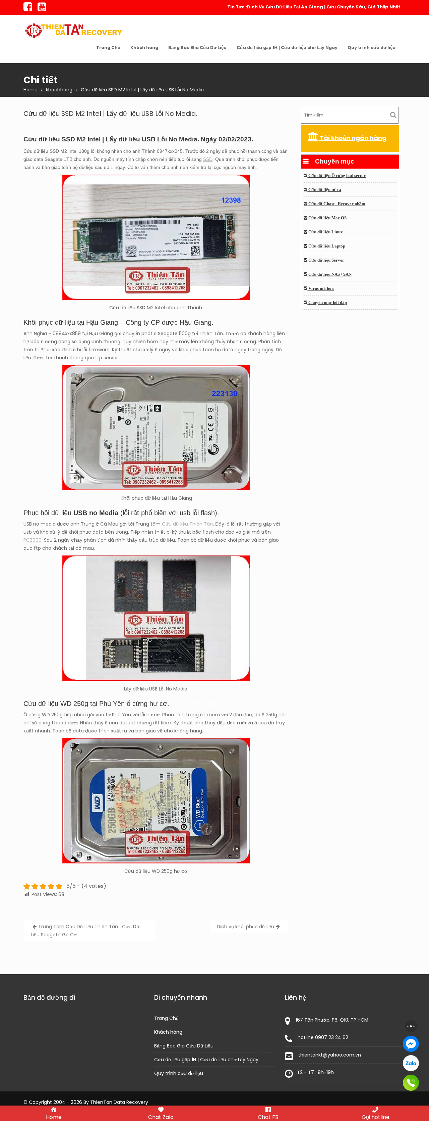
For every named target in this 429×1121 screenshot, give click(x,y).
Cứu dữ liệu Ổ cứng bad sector (336, 175)
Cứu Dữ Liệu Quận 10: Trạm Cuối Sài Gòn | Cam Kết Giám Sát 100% (325, 7)
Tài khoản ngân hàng (352, 138)
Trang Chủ (108, 47)
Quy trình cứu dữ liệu (371, 47)
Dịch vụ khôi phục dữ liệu (245, 926)
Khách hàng (144, 47)
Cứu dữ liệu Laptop (326, 246)
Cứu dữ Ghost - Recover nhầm (336, 203)
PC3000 (32, 540)
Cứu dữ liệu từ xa (324, 189)
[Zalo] (411, 1063)
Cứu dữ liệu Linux (325, 232)
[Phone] (411, 1083)
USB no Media (95, 513)
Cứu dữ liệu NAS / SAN (329, 274)
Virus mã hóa (320, 288)
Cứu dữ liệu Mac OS (327, 218)
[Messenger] (411, 1044)
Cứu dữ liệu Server (325, 260)
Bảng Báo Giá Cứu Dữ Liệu (197, 47)
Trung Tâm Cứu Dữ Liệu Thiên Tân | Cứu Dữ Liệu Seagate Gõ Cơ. (85, 930)
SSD (207, 159)
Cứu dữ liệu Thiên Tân (187, 524)
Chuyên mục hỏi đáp (327, 302)
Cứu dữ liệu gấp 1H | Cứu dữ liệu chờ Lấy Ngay (287, 47)
